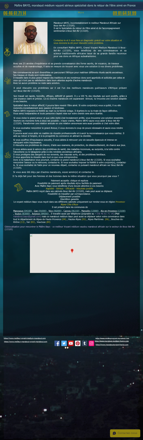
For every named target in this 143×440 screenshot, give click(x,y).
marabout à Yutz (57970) (24, 420)
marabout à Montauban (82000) (78, 436)
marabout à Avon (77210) (47, 392)
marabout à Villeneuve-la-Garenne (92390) (98, 403)
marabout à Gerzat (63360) (59, 388)
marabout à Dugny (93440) (33, 407)
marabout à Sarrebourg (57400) (101, 420)
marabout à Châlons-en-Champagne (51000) (44, 418)
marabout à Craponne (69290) (70, 421)
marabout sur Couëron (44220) (12, 364)
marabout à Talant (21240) (33, 415)
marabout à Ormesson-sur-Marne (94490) (115, 410)
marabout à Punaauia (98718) (67, 381)
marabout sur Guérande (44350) (77, 364)
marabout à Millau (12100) (90, 431)
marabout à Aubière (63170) (68, 388)
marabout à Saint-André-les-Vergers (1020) (127, 417)
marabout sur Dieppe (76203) (84, 360)
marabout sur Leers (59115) (96, 350)
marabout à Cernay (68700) (37, 424)
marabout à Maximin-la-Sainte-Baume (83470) (76, 373)
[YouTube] (71, 343)
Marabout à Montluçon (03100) (19, 383)
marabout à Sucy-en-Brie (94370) (36, 409)
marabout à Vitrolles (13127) (89, 370)
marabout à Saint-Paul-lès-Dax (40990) (95, 428)
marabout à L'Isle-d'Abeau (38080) (41, 385)
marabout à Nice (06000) (59, 368)
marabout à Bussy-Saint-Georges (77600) (109, 390)
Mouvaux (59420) (10, 353)
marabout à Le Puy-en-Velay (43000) (88, 387)
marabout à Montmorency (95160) (55, 413)
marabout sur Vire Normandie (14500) (103, 358)
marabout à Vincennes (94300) (23, 408)
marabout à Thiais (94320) (122, 408)
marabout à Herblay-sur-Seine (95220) (60, 412)
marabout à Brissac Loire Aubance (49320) (99, 366)
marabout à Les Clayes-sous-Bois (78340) (80, 395)
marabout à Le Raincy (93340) (12, 407)
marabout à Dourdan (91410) (112, 397)
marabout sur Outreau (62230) (42, 357)
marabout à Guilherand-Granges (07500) (90, 383)
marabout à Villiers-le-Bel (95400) (93, 412)
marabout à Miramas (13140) (110, 370)
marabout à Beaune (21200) (13, 415)
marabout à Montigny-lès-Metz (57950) (123, 419)
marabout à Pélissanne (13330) (46, 372)
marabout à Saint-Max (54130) (70, 419)
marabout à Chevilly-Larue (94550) (108, 409)
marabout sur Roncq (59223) (126, 352)
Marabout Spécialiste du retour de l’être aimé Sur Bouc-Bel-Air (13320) (90, 276)
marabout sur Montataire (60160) (72, 355)
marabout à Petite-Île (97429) (52, 380)
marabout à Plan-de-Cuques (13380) (25, 372)
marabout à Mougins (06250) (37, 369)
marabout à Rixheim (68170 (70, 424)
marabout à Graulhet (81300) (58, 436)
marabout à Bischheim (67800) (57, 422)
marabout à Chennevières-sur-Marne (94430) (11, 410)
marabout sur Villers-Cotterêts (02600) (85, 348)
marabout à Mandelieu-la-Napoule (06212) (24, 369)
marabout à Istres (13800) (69, 370)
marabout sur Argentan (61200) (52, 360)
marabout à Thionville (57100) (111, 419)
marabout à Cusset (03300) (58, 383)
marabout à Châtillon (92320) (109, 402)
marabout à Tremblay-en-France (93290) (117, 405)
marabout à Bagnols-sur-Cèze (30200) (15, 432)
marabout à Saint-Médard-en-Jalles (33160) (77, 426)
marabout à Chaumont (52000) (102, 418)
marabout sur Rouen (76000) (63, 360)
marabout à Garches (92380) (9, 404)
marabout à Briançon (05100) (50, 368)
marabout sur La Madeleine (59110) (61, 351)
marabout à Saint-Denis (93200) (43, 404)
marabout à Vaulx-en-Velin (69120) (111, 388)
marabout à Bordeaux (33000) (20, 426)
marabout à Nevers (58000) (56, 416)
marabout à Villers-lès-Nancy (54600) (25, 419)
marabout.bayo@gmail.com (26, 217)
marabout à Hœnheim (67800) (110, 422)
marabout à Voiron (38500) (8, 385)
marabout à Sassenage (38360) (77, 385)
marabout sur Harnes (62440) (31, 357)
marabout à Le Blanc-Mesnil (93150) (100, 404)
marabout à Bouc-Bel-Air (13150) (86, 371)
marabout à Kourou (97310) (105, 378)
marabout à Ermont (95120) (82, 412)
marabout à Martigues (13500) (35, 370)
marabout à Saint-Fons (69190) (9, 390)
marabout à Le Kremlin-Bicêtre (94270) (49, 409)
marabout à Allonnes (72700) (50, 367)
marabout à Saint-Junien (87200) (12, 430)
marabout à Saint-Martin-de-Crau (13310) (100, 371)
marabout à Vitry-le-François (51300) (68, 418)
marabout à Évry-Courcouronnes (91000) (35, 397)
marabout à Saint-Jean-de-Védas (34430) (70, 434)
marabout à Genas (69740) (49, 421)
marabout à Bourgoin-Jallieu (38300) (121, 384)
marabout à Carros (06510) (107, 369)
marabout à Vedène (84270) (37, 376)
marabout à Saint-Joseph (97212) (12, 378)
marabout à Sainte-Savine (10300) (21, 418)
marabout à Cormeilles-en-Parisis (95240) (14, 413)
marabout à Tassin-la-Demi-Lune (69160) (85, 389)
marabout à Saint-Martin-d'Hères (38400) (87, 384)
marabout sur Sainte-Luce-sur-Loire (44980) (90, 364)
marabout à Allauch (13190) (120, 370)
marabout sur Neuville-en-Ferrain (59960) (72, 354)
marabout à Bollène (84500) (9, 376)
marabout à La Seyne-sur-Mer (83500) (117, 372)
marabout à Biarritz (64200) (44, 429)
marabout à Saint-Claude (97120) (57, 377)
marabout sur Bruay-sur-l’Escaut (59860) (100, 353)
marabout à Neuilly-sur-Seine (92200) (22, 402)
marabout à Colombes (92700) (74, 401)
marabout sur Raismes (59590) (34, 353)
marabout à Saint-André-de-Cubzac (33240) (124, 427)
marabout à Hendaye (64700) (54, 429)
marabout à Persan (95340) (78, 414)
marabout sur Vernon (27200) (22, 359)
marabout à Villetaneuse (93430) (23, 407)
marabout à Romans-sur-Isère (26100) (10, 384)
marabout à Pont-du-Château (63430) (36, 388)
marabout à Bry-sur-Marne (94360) (40, 410)
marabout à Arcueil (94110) (69, 409)
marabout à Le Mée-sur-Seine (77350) (75, 391)
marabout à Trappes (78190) (32, 394)
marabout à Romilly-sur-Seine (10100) (112, 417)
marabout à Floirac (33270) (62, 427)
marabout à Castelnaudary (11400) (17, 431)
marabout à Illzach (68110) (91, 424)
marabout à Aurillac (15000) (116, 383)
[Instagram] (91, 343)
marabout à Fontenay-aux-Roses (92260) (74, 403)
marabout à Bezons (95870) (72, 412)
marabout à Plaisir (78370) (52, 394)
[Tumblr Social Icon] (84, 343)
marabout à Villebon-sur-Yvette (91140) (68, 397)
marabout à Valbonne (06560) (70, 369)
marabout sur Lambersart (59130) (119, 350)
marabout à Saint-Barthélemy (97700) (17, 381)
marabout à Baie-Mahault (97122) (60, 376)
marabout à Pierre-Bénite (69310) (110, 421)
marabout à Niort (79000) (52, 430)
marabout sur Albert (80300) (20, 356)
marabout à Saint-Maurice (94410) (76, 410)
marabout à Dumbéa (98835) (27, 382)
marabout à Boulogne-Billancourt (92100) (37, 401)
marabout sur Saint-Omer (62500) (10, 357)
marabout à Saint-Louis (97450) (82, 379)
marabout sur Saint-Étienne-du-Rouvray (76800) (113, 360)
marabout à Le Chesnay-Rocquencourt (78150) (66, 394)
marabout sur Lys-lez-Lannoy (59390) (114, 352)
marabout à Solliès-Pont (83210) (35, 375)
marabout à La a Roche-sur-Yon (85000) (62, 367)
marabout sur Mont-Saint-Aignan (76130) (25, 362)
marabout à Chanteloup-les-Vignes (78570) (132, 396)
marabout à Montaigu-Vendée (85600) (100, 367)
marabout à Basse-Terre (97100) (68, 377)
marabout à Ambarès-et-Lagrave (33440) (84, 427)
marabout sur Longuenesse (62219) (81, 357)
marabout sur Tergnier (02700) (63, 348)
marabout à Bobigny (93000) (125, 404)
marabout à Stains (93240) (94, 405)
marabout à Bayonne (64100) (25, 429)
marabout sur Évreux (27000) (12, 359)
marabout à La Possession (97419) (16, 380)
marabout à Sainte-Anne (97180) (93, 376)
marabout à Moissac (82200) (102, 436)
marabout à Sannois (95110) (104, 412)
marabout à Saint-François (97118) (45, 377)
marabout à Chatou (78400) (79, 394)
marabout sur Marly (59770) (76, 353)
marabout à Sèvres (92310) (86, 403)
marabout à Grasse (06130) (101, 368)
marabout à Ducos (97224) (124, 377)
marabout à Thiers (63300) (25, 388)
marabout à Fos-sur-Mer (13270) (64, 371)
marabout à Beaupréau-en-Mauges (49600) (105, 365)
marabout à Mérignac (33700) (40, 426)
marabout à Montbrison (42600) (22, 387)
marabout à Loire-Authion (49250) (39, 366)
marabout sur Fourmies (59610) (87, 353)
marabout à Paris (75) (40, 390)
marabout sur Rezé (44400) (97, 363)
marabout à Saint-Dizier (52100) (90, 418)
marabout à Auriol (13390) (133, 371)
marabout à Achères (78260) (31, 395)
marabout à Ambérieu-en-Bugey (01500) (107, 382)
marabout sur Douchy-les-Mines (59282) (19, 354)
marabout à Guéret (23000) (106, 425)
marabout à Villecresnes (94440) (101, 410)
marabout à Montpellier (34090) (90, 433)
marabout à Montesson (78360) (19, 396)
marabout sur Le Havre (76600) (73, 360)
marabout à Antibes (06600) (78, 368)
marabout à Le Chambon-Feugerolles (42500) (63, 387)
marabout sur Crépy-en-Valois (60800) (30, 355)
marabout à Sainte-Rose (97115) (115, 376)
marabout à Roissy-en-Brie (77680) (13, 391)
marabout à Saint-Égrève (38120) (52, 385)
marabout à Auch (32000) (80, 433)
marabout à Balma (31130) (29, 433)
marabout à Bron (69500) (11, 389)
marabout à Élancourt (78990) (112, 394)
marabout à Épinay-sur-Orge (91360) (124, 397)
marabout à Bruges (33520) (52, 427)
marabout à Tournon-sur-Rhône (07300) (104, 383)
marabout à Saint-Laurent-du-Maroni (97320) (82, 378)
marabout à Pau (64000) (15, 429)
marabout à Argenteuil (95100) (127, 410)
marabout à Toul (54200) (14, 419)
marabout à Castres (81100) (38, 436)
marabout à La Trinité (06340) (126, 369)
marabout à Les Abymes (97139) (48, 376)
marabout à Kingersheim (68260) (59, 424)
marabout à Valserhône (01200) (94, 382)
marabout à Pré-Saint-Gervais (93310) (122, 406)
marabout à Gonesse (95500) (124, 412)
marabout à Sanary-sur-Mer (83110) (90, 373)
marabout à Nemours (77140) (91, 392)
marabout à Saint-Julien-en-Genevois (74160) (94, 437)
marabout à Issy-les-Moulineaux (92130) (111, 401)
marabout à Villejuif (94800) (131, 407)
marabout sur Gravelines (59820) (113, 353)
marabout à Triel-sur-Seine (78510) (80, 396)
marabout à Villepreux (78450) (119, 396)
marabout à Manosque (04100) (17, 368)
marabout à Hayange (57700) (33, 420)
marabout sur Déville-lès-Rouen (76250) (18, 363)
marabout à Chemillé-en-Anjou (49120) (120, 365)
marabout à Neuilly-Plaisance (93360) (108, 406)
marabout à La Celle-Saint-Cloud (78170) (18, 395)
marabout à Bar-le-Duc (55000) (91, 419)
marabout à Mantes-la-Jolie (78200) (99, 393)
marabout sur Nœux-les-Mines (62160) (68, 357)
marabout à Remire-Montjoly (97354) (116, 378)
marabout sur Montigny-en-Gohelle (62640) (29, 358)
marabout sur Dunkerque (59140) (130, 348)
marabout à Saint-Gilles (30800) (38, 432)
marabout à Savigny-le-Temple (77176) (94, 390)
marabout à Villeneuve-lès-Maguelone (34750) (86, 434)
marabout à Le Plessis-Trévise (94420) (94, 409)
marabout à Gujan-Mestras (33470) (41, 427)
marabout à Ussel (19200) (97, 425)
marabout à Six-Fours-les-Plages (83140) (40, 373)
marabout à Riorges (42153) (76, 387)
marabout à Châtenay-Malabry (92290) (120, 402)
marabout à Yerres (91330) (61, 400)
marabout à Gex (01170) (119, 382)
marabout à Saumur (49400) (81, 365)
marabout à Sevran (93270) (26, 405)
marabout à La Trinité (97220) (35, 378)
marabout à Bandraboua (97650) (129, 380)
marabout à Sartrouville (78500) (71, 393)
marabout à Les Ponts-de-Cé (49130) (85, 366)
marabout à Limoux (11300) (71, 431)
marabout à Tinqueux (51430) (80, 418)
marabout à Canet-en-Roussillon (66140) (18, 436)
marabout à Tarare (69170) (89, 421)
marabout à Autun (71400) (28, 417)
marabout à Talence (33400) (51, 426)
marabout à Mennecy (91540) (38, 399)
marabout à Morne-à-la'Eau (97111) (10, 377)
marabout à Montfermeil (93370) (69, 406)
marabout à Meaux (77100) (58, 390)
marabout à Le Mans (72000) (15, 367)
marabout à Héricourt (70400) (106, 416)
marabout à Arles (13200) (25, 370)
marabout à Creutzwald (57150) (75, 420)
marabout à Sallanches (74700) (70, 437)
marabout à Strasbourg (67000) (121, 421)
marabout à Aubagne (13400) (45, 370)
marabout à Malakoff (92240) (133, 402)
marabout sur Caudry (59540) (91, 352)
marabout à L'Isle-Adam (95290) (89, 414)
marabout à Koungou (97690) (97, 380)
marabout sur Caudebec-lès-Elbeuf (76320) (32, 363)
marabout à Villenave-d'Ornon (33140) (62, 426)
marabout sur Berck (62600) (21, 357)
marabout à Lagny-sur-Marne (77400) (61, 391)
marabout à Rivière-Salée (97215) (47, 378)
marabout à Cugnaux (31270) (19, 433)
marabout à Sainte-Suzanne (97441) (29, 380)
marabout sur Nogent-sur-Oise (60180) (16, 355)
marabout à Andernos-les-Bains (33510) (109, 427)
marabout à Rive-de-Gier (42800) (49, 387)
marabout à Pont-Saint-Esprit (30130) (76, 432)
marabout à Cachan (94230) (99, 408)
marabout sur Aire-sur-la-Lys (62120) (44, 358)
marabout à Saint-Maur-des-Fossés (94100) (93, 407)
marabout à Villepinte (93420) (104, 405)
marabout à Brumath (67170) (130, 422)
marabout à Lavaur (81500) (68, 436)
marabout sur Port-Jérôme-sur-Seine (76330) (48, 363)
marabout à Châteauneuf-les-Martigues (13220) (26, 371)
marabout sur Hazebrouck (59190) (33, 351)
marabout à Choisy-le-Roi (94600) (34, 408)
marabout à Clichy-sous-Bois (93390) (46, 406)
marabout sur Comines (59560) (55, 353)
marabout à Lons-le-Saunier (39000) (33, 416)
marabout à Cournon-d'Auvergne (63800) (115, 387)
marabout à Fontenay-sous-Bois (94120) (11, 408)
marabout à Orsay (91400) (61, 399)
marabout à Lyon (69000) (78, 388)
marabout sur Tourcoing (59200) (108, 348)
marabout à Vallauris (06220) (12, 369)
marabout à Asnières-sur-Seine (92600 (61, 401)
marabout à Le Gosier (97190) (71, 376)
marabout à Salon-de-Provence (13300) (58, 370)
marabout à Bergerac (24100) (127, 425)
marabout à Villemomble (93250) (33, 406)
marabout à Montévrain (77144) (130, 392)
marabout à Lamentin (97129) (21, 377)
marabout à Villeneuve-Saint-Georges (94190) (59, 408)
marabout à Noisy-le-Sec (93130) (62, 405)
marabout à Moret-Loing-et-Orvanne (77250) (117, 392)
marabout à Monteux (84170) (19, 376)
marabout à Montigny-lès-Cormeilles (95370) (69, 413)
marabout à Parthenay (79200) (82, 430)
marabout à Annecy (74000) (25, 437)
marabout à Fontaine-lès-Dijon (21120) (71, 415)
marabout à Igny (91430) (47, 397)
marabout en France (7, 348)
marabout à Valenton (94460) (65, 410)
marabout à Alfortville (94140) (46, 408)
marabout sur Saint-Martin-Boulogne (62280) (106, 357)
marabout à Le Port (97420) (116, 379)
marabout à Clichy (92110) (11, 402)
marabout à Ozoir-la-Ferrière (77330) (88, 391)
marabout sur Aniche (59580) (84, 354)
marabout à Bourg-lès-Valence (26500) (24, 384)
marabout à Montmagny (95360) (68, 414)
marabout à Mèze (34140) (48, 434)
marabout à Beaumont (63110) (48, 388)
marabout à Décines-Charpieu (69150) (60, 389)
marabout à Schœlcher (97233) (114, 377)
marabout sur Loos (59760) (21, 351)
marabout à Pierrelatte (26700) (36, 384)
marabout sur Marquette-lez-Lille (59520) (57, 354)
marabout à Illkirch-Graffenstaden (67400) (23, 422)
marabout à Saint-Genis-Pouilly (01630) (130, 382)
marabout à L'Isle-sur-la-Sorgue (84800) (119, 375)
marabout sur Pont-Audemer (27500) (67, 359)
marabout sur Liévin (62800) (74, 356)
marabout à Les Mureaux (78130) (21, 394)
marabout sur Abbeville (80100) (9, 356)
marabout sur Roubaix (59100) (119, 348)
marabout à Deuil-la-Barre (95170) (42, 413)
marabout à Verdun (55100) (80, 419)
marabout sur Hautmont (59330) (101, 352)
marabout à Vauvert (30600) (64, 432)
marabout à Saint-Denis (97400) (26, 379)
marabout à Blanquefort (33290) (96, 427)
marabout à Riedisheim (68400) (48, 424)
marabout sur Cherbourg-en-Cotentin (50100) (92, 359)
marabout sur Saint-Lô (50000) (105, 359)
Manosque (18, 211)
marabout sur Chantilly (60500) (100, 355)
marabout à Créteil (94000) (53, 407)
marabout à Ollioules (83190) (115, 373)
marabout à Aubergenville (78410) (92, 396)
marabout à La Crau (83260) (52, 373)
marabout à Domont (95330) (31, 414)
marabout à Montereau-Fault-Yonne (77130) (103, 391)
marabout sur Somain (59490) (66, 353)
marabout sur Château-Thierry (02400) (51, 348)
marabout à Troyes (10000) (100, 417)
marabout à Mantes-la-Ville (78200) (42, 395)
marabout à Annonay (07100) (68, 383)
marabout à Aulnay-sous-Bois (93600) (55, 404)
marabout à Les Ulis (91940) (9, 400)
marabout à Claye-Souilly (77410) (103, 392)
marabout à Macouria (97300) (128, 378)
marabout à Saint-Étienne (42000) (112, 385)
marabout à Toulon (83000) (105, 372)
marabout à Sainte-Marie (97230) (24, 378)
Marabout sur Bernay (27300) (79, 359)
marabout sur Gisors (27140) (56, 359)
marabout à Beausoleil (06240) (81, 369)
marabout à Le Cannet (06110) (111, 368)
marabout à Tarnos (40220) (106, 428)
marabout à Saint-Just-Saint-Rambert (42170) (36, 387)
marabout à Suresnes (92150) (56, 402)
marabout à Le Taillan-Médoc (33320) (47, 428)
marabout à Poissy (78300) (110, 393)
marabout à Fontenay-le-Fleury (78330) (57, 396)
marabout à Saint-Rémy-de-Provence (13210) (70, 372)
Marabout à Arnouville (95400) (57, 414)
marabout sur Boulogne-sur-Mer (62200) (52, 356)
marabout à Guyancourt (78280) (89, 394)
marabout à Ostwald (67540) (68, 422)
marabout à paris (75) (122, 414)
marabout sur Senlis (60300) (42, 355)
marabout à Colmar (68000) (112, 424)
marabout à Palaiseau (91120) (119, 400)
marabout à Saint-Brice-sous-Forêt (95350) (43, 414)
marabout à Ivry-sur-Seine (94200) (107, 407)
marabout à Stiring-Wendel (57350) (123, 420)
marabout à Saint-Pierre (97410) (48, 379)
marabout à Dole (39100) (22, 416)
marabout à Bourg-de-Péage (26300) (62, 384)
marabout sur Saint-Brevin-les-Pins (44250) (116, 364)
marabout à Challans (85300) (89, 367)
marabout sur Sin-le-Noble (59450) (45, 352)
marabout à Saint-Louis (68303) (101, 424)
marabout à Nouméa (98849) (17, 382)
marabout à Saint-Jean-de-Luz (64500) (66, 429)
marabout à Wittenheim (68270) (81, 424)
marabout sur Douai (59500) (72, 350)
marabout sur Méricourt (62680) (93, 357)
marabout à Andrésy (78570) (69, 396)
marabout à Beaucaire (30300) (27, 432)
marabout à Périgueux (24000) (117, 425)
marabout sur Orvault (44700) (124, 363)
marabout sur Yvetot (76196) (95, 362)
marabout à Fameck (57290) (65, 420)
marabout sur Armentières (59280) (131, 350)
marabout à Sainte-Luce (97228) (58, 378)
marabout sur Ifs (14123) (125, 358)
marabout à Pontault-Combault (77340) (80, 390)
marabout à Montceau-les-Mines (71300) (17, 417)
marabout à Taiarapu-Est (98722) (119, 381)
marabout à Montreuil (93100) (44, 407)
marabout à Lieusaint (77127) (81, 392)
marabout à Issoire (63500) (16, 388)
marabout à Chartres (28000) (108, 437)
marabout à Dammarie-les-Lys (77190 (48, 391)
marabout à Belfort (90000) (67, 417)
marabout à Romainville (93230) (58, 406)
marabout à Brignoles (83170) (62, 373)
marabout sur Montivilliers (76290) (59, 362)
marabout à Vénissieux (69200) (99, 388)
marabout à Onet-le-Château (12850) (60, 431)
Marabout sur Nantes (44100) (61, 363)
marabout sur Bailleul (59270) (68, 352)
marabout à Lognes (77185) (57, 392)
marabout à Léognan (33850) (36, 428)
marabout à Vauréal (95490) (128, 413)
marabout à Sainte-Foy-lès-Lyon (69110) (99, 389)
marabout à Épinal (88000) (121, 424)
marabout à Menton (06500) (121, 368)
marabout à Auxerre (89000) (38, 417)
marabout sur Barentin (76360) (105, 362)
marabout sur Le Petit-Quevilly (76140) (10, 362)
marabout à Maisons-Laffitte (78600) (124, 394)
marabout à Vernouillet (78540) (9, 397)
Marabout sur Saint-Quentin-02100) (17, 348)
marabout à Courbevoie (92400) (85, 401)
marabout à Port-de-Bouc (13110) (40, 371)
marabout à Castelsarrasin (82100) (90, 436)
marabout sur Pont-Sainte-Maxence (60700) (86, 355)
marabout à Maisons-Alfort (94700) (120, 407)
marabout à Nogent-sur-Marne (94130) (74, 408)
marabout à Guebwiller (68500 (27, 424)
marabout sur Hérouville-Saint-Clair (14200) (78, 358)
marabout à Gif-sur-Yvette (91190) (112, 399)
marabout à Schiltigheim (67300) (9, 422)
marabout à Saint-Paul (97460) (37, 379)
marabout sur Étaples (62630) (120, 357)
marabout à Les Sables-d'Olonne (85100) (76, 367)
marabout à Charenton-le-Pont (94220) (111, 408)
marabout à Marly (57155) (24, 421)
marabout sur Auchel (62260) (17, 358)
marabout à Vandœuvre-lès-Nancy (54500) (124, 418)
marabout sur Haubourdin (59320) (57, 352)
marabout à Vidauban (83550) (125, 373)
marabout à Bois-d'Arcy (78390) (30, 396)
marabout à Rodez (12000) (81, 431)
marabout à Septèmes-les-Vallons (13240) (11, 372)
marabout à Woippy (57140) (54, 420)
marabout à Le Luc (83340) (46, 375)
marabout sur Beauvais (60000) (117, 354)
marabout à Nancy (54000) (112, 418)
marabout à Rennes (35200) (8, 438)
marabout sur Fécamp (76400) (37, 362)
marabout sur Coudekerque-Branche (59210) (46, 351)
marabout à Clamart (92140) (34, 402)
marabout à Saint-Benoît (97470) (105, 379)
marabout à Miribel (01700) (8, 383)
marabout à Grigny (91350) (42, 400)
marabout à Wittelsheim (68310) (16, 424)
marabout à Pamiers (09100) (34, 430)
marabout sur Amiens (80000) (133, 355)
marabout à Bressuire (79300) (62, 430)
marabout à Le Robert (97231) (104, 377)
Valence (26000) (124, 383)
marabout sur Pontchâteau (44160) (37, 365)
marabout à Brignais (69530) (59, 421)
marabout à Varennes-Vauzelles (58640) (83, 416)
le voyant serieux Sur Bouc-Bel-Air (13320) (85, 278)
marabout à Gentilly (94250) (132, 409)
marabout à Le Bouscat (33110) (9, 427)
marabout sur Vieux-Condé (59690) (44, 354)
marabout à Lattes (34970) (38, 434)
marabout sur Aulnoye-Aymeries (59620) (84, 350)
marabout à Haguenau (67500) (133, 421)
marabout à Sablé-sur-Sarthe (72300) (37, 367)
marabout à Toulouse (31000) (88, 432)
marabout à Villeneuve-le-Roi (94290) (81, 409)
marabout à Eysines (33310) (30, 427)
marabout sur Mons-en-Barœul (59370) (83, 351)
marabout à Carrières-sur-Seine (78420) (43, 396)
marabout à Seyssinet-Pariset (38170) (65, 385)
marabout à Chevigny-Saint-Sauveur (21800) (46, 415)
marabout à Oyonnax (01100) (84, 382)
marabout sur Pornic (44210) (103, 364)
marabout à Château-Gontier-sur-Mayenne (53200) (125, 366)
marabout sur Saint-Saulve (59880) (125, 353)
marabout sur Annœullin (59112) (31, 354)
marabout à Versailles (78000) (60, 393)
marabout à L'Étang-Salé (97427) (41, 380)
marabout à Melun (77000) (48, 390)
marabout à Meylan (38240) (29, 385)
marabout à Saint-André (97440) (71, 379)
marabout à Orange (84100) (65, 375)
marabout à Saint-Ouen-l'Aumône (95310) (29, 413)
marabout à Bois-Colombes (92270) (51, 403)
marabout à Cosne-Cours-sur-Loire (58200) (69, 416)
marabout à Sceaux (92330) (133, 403)
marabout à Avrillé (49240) (74, 366)
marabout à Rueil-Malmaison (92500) (97, 401)
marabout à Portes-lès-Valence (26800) (49, 384)
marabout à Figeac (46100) (98, 434)
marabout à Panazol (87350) (23, 430)
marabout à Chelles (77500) (68, 390)
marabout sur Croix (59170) (71, 351)
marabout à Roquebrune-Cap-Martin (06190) (94, 369)
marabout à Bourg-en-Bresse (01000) (72, 382)
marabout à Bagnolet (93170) (129, 405)
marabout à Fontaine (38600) (132, 384)
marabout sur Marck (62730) (130, 357)
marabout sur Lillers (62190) (56, 358)
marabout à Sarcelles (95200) (14, 412)
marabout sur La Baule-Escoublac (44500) (64, 364)
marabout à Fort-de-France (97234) (81, 377)
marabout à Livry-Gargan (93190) (50, 405)
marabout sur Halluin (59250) (96, 351)
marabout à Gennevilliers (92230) (67, 402)
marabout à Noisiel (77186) (22, 392)
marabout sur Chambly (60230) (122, 355)
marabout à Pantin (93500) (89, 404)
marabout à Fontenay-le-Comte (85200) (125, 367)
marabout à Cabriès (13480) (83, 372)
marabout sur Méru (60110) (52, 355)
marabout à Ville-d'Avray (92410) (19, 404)
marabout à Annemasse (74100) (36, 437)
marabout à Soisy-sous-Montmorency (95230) (97, 413)
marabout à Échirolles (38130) (99, 384)
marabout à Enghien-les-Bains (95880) (101, 414)
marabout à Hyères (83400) (129, 372)
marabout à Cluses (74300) (60, 437)
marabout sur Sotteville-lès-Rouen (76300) (97, 360)
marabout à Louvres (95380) (113, 414)
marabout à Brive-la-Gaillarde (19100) (76, 425)
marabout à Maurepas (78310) (68, 395)
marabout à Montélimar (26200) (133, 383)
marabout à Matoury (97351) (95, 378)
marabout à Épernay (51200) (57, 418)
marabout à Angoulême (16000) (12, 425)
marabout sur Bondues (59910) (106, 354)
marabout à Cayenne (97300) (69, 378)
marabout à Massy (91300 (24, 401)
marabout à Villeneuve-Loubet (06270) (58, 369)
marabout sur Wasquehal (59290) (107, 351)
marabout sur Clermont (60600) (111, 355)
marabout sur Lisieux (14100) (91, 358)
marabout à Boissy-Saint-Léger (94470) (53, 410)
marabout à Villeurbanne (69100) (88, 388)
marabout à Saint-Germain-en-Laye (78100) (85, 393)
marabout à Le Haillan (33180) (15, 428)
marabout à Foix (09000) (43, 430)
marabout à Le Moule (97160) (105, 376)
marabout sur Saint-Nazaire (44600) (73, 363)
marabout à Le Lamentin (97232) (92, 377)
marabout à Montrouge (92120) (45, 402)
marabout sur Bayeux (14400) (115, 358)
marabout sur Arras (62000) (40, 356)
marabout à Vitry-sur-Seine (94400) (65, 407)
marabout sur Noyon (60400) (62, 355)
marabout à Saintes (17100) (44, 425)
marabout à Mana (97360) (15, 379)
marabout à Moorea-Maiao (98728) (89, 381)
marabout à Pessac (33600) (30, 426)
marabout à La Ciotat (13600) (79, 370)
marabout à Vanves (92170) (61, 403)
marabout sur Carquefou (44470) (23, 364)
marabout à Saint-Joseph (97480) (94, 379)
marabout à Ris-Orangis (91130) (71, 400)
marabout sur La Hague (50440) (127, 359)
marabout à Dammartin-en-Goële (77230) (47, 393)
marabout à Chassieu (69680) (99, 421)
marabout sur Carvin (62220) (133, 356)
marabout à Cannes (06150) (68, 368)
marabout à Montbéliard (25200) (114, 415)
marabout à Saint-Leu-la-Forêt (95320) (19, 414)
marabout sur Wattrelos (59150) (48, 350)
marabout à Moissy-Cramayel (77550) (10, 392)
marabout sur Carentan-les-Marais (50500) (18, 360)
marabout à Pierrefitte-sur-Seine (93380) (21, 406)
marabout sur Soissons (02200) (29, 348)
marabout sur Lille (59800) (97, 348)
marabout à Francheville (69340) (20, 390)
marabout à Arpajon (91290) (56, 397)
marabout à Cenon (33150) (133, 426)
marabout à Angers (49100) (62, 365)
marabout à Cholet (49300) (71, 365)
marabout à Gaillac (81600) (48, 436)
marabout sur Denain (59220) (118, 351)
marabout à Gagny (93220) (84, 405)
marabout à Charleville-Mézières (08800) (79, 417)
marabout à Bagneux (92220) (98, 402)
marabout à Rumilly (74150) (81, 437)
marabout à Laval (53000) (111, 366)
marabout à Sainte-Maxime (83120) (103, 373)
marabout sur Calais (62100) (30, 356)
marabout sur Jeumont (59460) (95, 354)
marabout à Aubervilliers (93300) (31, 404)
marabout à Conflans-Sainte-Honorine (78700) (124, 393)
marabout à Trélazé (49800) (64, 366)
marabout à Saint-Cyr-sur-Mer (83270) (13, 375)
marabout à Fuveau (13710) (57, 372)
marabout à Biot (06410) (116, 369)
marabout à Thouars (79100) (72, 430)
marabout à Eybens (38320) (101, 385)
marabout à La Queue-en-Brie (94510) (89, 410)
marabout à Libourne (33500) (124, 426)
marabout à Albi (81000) (29, 436)
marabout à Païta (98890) (48, 382)
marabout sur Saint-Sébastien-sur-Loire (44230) (110, 363)
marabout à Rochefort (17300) (55, 425)
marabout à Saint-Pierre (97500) (74, 380)
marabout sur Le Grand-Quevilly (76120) (129, 360)
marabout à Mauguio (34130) (29, 434)
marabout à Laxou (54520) (46, 419)
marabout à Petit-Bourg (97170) (82, 376)
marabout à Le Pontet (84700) (132, 375)
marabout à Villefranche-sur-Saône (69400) (23, 389)
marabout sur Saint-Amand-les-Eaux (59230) (31, 352)
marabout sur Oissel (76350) (116, 362)
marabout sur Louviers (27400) (33, 359)
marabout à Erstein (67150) (119, 422)
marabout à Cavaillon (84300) (87, 375)
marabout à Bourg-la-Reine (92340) (112, 403)
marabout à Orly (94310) (60, 409)
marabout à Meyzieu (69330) (36, 389)
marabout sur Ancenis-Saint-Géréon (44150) (11, 365)
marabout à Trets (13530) (36, 372)
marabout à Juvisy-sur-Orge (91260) (73, 399)
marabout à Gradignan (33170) (113, 426)
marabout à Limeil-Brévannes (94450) (23, 409)
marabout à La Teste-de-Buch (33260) (101, 426)
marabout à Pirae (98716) (100, 381)
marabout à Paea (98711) (109, 381)
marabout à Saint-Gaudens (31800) (69, 433)
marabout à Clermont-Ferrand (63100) (101, 387)
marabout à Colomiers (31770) (99, 432)
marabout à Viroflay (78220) (114, 395)
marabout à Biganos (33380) (26, 428)
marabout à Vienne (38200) (109, 384)
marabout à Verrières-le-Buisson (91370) (50, 399)
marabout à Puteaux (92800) (88, 402)
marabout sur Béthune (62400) (98, 356)
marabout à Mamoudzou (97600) (86, 380)
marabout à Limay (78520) (92, 395)
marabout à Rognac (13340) (123, 371)
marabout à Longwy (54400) (37, 419)
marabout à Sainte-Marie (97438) (127, 379)
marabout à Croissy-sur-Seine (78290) (21, 397)
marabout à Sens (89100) (48, 417)
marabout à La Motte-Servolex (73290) (13, 437)
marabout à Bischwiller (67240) (78, 422)
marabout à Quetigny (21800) (59, 415)
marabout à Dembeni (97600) (119, 380)
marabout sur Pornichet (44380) (25, 365)
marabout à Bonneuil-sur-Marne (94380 (26, 410)
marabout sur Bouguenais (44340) (50, 364)
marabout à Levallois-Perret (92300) (125, 401)
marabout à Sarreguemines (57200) (13, 420)
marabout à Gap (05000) (40, 368)
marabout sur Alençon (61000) (31, 360)
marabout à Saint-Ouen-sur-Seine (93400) (14, 405)
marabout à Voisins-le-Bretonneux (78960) (106, 396)
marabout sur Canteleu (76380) (70, 362)
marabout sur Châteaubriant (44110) (130, 364)
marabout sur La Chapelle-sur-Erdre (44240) (36, 364)
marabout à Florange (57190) (112, 420)
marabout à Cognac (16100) (23, 425)
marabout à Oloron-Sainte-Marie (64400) (99, 429)
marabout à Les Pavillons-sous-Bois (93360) (83, 406)
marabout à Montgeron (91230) (123, 399)
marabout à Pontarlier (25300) (125, 415)
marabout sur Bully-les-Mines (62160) (54, 357)
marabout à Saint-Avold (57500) (44, 420)
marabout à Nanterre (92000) (50, 401)
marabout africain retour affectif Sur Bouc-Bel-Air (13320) (93, 277)
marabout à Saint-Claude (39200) (46, 416)
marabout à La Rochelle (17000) (33, 425)
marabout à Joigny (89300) (57, 417)
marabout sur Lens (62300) (64, 356)
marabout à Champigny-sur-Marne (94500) (78, 407)
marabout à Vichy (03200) (29, 383)
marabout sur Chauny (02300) (74, 348)
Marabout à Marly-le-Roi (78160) (103, 395)
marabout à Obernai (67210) (89, 422)
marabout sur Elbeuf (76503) (48, 362)
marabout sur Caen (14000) (66, 358)
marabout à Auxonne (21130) (93, 415)
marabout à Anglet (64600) (34, 429)
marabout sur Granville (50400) (116, 359)
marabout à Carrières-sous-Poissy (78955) (127, 395)
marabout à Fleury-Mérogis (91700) (15, 399)
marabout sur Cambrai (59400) (23, 350)
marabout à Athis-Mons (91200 (108, 400)
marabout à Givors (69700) (124, 389)
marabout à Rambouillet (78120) (101, 394)
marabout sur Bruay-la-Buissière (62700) (111, 356)
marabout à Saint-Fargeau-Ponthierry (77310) (35, 392)
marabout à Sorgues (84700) (107, 375)
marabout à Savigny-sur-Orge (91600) (13, 401)
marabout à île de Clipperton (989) (59, 382)
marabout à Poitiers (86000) (104, 430)
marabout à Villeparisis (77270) (122, 390)
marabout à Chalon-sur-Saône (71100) (117, 416)
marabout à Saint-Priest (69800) (123, 388)
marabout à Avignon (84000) (56, 375)
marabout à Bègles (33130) (89, 426)
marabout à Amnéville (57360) (14, 421)
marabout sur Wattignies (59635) (79, 352)
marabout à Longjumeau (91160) (100, 399)
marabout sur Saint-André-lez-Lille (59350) (20, 353)
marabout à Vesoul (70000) (95, 416)
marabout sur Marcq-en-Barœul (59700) (36, 350)
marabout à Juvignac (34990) (58, 434)
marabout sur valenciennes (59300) (61, 350)
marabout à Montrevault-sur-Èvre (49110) (52, 366)
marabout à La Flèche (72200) (26, 367)
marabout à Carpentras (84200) (76, 375)
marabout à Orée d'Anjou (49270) (27, 366)
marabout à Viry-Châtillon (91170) (83, 400)
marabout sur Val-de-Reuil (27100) (45, 359)
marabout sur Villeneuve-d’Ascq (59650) (11, 350)
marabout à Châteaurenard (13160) (52, 371)
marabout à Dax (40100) (72, 428)
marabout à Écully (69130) (134, 389)
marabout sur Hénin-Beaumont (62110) (86, 356)
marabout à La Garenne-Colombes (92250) (22, 403)
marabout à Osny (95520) (119, 413)
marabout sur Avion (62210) (123, 356)
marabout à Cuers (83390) (25, 375)
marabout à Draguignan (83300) (14, 373)
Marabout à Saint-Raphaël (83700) (26, 373)
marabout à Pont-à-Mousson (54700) (58, 419)
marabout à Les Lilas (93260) (97, 406)
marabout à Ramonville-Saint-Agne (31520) (42, 433)
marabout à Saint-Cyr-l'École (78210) (55, 395)
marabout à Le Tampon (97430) (60, 379)
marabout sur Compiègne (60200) (128, 354)
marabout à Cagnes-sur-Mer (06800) (90, 368)
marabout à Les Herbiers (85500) (112, 367)
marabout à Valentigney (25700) (12, 416)
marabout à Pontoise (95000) (36, 412)
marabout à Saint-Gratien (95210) (82, 413)
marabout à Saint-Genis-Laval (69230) (113, 389)
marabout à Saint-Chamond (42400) (124, 385)
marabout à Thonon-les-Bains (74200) (48, 437)
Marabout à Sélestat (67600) (35, 422)
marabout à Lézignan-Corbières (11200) (30, 431)
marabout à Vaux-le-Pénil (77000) (10, 393)
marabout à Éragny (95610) (109, 413)
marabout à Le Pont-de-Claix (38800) (89, 385)
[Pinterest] (77, 343)
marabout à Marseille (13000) (15, 370)
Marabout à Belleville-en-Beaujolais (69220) (37, 421)
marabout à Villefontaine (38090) (18, 385)
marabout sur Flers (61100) (41, 360)
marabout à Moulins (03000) (38, 383)
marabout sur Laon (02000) (39, 348)
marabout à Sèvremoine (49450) (92, 365)
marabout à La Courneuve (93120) (74, 405)
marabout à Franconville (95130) (25, 412)
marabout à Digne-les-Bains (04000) (29, 368)
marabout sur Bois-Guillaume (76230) (83, 362)
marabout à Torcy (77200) (24, 391)
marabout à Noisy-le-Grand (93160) (78, 404)
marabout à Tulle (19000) (88, 425)
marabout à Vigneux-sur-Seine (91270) (96, 400)
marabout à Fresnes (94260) (12, 409)
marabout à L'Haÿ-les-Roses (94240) (88, 408)
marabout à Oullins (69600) (72, 389)
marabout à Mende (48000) (108, 434)
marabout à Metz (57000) (101, 419)
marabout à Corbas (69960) (79, 421)
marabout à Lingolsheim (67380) (46, 422)
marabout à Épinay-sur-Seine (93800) (113, 404)
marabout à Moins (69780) (31, 390)
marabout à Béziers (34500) (101, 433)
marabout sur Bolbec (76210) (126, 362)
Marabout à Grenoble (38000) (74, 384)
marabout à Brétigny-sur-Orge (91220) (30, 400)
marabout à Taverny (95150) (114, 412)
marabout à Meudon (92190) (78, 402)
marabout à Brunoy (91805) (19, 400)
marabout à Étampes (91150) (134, 399)
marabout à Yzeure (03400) (48, 383)
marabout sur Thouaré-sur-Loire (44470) (50, 365)
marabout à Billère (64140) (87, 429)
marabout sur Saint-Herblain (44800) (86, 363)
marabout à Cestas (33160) (71, 427)
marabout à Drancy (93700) (67, 404)
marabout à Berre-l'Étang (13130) (113, 371)
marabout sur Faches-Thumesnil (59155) (16, 352)
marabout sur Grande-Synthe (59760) (10, 351)
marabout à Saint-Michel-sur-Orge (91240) (87, 399)
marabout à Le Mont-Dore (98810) (38, 382)
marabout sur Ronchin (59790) (128, 351)
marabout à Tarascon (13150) (75, 371)
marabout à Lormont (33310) (20, 427)
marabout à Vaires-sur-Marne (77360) (69, 392)
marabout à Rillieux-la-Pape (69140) (47, 389)
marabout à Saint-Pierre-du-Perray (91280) (99, 397)
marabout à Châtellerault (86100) (94, 430)
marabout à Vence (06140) (47, 369)
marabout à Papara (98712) (130, 381)
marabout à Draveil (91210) (51, 400)
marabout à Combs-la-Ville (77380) (35, 391)
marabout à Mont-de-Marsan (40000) (61, 428)
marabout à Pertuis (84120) (97, 375)
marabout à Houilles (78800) (43, 394)
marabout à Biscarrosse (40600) (82, 428)
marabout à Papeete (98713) (78, 381)
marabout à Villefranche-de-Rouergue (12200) (45, 431)
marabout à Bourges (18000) (28, 438)
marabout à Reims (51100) (31, 418)
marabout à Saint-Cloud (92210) (9, 403)
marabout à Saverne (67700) (99, 422)
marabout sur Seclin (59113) (45, 353)
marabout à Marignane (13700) (100, 370)
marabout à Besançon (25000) (103, 415)
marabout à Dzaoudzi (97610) (108, 380)
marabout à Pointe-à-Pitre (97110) (33, 377)
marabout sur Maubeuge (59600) (107, 350)
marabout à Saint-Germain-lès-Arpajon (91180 (83, 397)
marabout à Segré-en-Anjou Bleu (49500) (14, 366)
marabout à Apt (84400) (28, 376)
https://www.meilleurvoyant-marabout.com (112, 339)
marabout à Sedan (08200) (91, 417)
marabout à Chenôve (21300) (23, 415)
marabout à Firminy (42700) (11, 387)
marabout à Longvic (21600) (82, 415)
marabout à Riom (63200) (126, 387)
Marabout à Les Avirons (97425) (63, 380)
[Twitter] (64, 343)
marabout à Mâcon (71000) (129, 416)
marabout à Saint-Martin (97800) (30, 381)
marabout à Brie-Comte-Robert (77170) (129, 391)
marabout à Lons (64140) (77, 429)
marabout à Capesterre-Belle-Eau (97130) (129, 376)
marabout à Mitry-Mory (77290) (116, 391)
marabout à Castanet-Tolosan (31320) (56, 433)
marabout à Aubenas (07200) (78, 383)
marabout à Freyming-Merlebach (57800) (88, 420)
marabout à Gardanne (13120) (12, 371)
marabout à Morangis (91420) (27, 399)
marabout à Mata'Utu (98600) (57, 381)
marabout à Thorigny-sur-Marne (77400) (33, 393)
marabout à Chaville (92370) (123, 403)
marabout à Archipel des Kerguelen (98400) (43, 381)
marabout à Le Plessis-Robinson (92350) (37, 403)
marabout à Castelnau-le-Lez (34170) (17, 434)
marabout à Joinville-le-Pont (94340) (120, 409)
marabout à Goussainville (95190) (47, 412)
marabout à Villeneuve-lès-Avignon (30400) (52, 432)
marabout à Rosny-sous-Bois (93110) (38, 405)
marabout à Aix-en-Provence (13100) (94, 372)
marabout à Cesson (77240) (21, 393)
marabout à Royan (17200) (65, 425)
